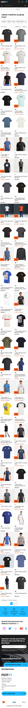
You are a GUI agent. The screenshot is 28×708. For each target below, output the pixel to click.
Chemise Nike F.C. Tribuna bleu (5, 265)
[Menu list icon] (2, 5)
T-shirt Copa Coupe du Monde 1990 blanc (7, 310)
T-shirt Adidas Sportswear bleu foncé (21, 90)
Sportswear (11, 9)
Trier (24, 26)
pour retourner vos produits (22, 613)
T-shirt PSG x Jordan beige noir (20, 550)
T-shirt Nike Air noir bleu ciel (6, 177)
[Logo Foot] (7, 2)
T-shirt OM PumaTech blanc (20, 133)
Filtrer (17, 26)
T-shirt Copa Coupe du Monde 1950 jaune (7, 420)
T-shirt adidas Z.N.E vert (20, 46)
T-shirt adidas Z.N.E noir (6, 375)
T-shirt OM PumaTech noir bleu (6, 112)
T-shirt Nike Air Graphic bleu (21, 463)
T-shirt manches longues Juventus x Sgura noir (20, 266)
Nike (14, 21)
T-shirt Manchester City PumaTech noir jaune (20, 199)
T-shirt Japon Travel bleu (6, 463)
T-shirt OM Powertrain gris (7, 199)
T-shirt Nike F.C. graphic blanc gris (20, 398)
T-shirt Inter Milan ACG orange (21, 222)
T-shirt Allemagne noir (21, 593)
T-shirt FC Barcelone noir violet (6, 594)
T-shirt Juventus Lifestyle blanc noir (20, 420)
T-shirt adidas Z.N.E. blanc (20, 68)
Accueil (6, 9)
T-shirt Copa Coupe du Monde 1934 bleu (7, 288)
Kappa (9, 21)
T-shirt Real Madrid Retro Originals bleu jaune (20, 376)
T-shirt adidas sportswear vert (19, 112)
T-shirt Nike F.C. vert (6, 506)
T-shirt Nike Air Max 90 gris (21, 155)
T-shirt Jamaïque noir (6, 45)
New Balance (20, 21)
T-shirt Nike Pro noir (6, 89)
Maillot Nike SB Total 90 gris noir (21, 177)
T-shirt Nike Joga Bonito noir (19, 507)
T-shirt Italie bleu (5, 528)
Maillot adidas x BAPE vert (6, 353)
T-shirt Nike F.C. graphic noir (19, 310)
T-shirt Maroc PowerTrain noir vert (20, 485)
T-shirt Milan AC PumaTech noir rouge (6, 243)
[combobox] (16, 5)
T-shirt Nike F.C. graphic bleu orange (6, 398)
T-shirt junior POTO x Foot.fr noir (6, 572)
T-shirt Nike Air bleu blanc (6, 485)
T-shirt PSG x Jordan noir (20, 442)
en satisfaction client (5, 613)
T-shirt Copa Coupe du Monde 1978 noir (21, 332)
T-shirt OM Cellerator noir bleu (20, 353)
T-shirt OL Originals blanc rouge (6, 332)
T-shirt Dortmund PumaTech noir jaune (20, 288)
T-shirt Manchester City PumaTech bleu (6, 133)
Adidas (4, 21)
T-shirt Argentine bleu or (21, 572)
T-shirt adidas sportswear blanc (5, 68)
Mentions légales (6, 678)
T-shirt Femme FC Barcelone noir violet (6, 442)
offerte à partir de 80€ (14, 613)
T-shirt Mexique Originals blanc (19, 529)
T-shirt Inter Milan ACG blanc (7, 222)
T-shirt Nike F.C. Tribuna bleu (5, 155)
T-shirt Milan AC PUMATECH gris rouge (20, 243)
